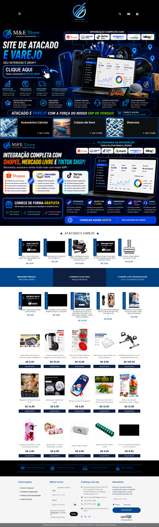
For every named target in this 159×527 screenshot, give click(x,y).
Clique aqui (54, 513)
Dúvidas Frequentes (28, 492)
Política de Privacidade (30, 495)
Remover (127, 505)
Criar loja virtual (126, 520)
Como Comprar (26, 488)
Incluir (117, 505)
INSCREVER (126, 510)
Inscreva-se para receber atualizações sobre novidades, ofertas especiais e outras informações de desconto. (123, 490)
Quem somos (25, 499)
